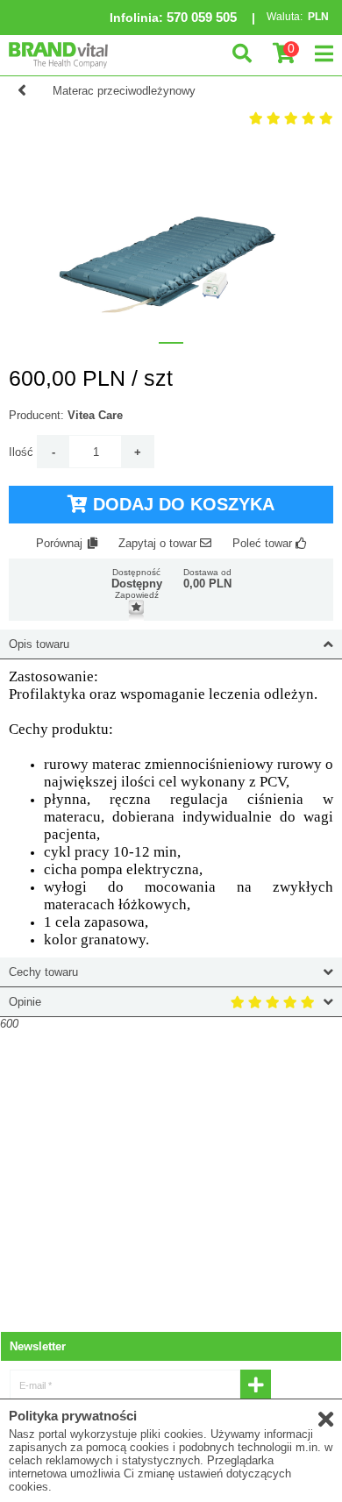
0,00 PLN (207, 583)
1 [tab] (171, 343)
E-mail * (35, 1385)
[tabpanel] (171, 238)
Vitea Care (95, 415)
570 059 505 (202, 17)
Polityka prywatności (73, 1415)
